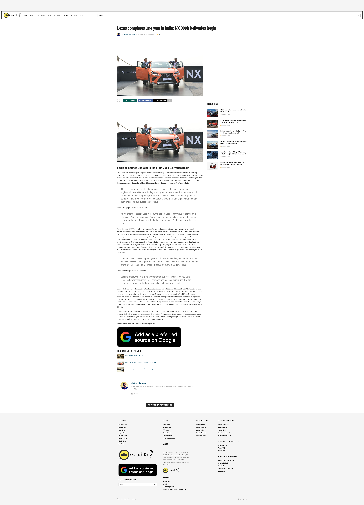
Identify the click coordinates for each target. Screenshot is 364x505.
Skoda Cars (122, 441)
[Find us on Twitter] (241, 499)
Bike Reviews (41, 15)
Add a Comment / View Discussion (160, 405)
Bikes (25, 15)
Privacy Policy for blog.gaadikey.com (174, 489)
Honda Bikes (167, 427)
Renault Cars (122, 438)
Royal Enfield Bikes (169, 438)
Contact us (166, 481)
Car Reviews (51, 15)
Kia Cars (121, 444)
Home (118, 22)
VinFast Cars (122, 436)
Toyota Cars (122, 433)
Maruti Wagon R (201, 427)
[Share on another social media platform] (169, 100)
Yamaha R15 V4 (223, 463)
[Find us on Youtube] (243, 499)
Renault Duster (201, 436)
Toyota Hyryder (201, 433)
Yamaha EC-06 (222, 445)
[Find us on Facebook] (238, 499)
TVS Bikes (166, 430)
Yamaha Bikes (167, 436)
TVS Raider (221, 471)
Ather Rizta (221, 451)
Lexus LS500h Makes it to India (134, 356)
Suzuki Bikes (167, 433)
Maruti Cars (122, 427)
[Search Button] (359, 15)
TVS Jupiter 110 (223, 427)
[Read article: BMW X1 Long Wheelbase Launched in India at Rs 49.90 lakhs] (212, 113)
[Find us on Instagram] (246, 499)
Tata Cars (121, 430)
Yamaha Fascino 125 (224, 436)
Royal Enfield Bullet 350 (225, 469)
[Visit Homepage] (12, 15)
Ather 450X (221, 448)
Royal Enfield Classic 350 (226, 460)
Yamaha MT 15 (222, 466)
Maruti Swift (200, 430)
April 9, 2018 (141, 34)
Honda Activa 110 (223, 425)
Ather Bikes (166, 425)
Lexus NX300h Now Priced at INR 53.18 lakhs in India (140, 362)
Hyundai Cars (122, 425)
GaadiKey (123, 499)
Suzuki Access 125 (224, 433)
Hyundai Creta (200, 425)
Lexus (152, 34)
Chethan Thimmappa (129, 34)
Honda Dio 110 (222, 430)
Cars (32, 15)
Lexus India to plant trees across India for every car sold (141, 369)
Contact (66, 15)
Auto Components (77, 15)
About (59, 15)
